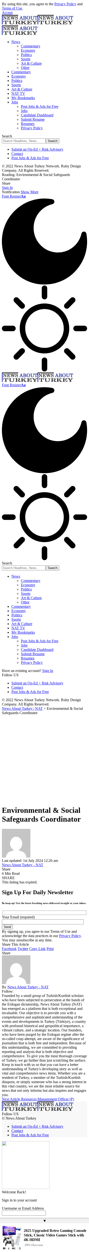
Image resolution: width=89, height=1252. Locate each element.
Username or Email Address (23, 1208)
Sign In (47, 671)
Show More (29, 192)
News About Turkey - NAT (22, 865)
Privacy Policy (65, 4)
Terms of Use (12, 8)
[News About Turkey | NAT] (37, 381)
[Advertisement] (44, 759)
